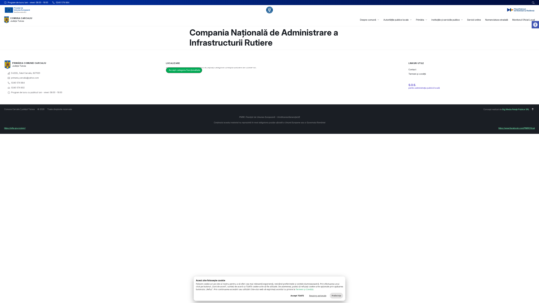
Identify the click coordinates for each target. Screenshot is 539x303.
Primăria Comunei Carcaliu (29, 63)
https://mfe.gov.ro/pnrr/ (15, 128)
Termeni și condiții (417, 74)
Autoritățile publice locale (396, 19)
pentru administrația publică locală (424, 88)
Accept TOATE (297, 295)
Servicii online (474, 19)
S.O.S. (412, 85)
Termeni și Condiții (304, 289)
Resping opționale (317, 295)
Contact (412, 69)
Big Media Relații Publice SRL (515, 109)
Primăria (420, 19)
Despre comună (368, 19)
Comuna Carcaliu (21, 18)
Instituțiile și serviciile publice (445, 19)
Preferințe (336, 295)
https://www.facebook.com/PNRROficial (516, 128)
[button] (535, 24)
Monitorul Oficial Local (523, 19)
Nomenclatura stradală (496, 19)
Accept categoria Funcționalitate (184, 70)
